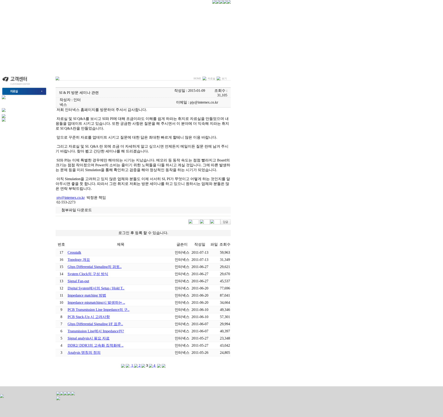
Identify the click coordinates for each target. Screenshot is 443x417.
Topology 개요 (79, 260)
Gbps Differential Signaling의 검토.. (95, 267)
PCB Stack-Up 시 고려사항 (89, 317)
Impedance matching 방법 (87, 295)
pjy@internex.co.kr (71, 198)
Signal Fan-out (78, 281)
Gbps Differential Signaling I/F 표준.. (95, 324)
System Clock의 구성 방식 (88, 274)
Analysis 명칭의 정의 (84, 352)
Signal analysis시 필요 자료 (89, 338)
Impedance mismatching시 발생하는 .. (96, 302)
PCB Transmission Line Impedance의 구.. (98, 310)
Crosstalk (74, 252)
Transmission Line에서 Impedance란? (96, 331)
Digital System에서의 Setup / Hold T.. (96, 288)
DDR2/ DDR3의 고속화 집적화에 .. (95, 345)
